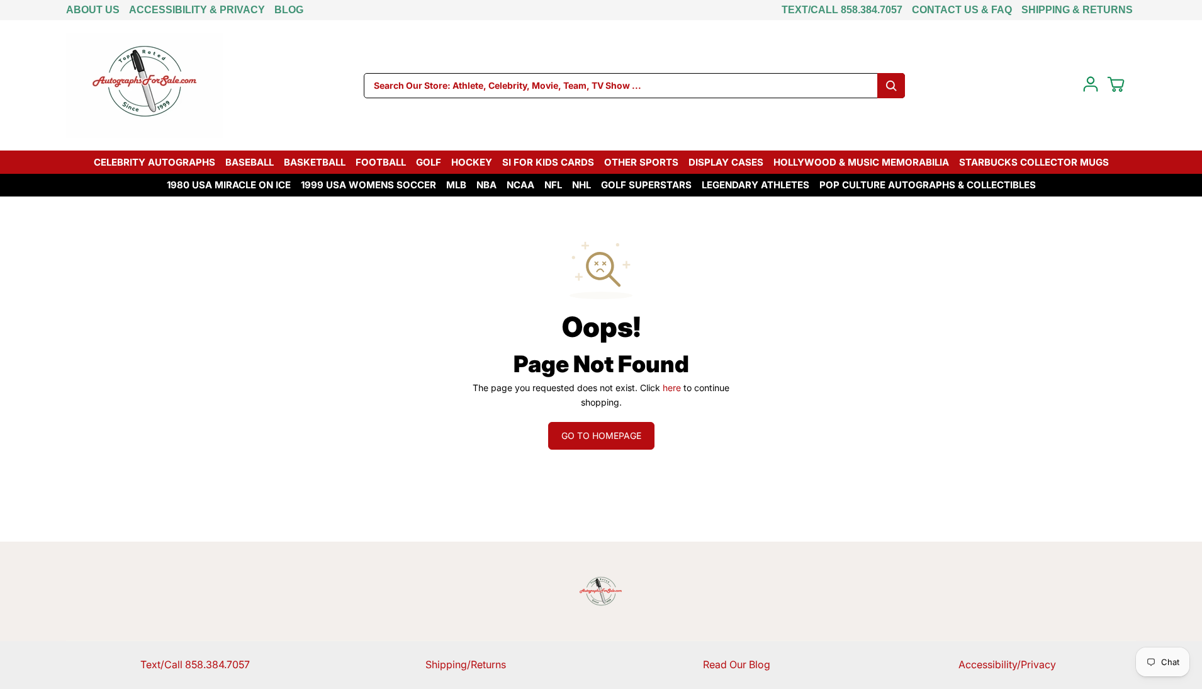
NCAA (520, 185)
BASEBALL (249, 162)
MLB (456, 185)
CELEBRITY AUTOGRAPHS (154, 162)
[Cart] (1115, 84)
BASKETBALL (314, 162)
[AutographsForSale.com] (144, 85)
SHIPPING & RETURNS (1077, 9)
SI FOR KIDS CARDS (548, 162)
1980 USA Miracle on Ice (229, 185)
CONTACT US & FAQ (962, 9)
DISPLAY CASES (725, 162)
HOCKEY (471, 162)
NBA (486, 185)
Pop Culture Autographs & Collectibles (927, 185)
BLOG (288, 9)
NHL (581, 185)
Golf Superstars (646, 185)
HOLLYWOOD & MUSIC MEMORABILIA (861, 162)
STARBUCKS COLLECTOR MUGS (1034, 162)
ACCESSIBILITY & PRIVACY (197, 9)
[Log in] (1090, 84)
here (672, 387)
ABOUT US (93, 9)
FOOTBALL (381, 162)
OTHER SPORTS (641, 162)
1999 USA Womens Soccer (368, 185)
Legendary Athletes (755, 185)
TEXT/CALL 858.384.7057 (842, 9)
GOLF (428, 162)
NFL (553, 185)
